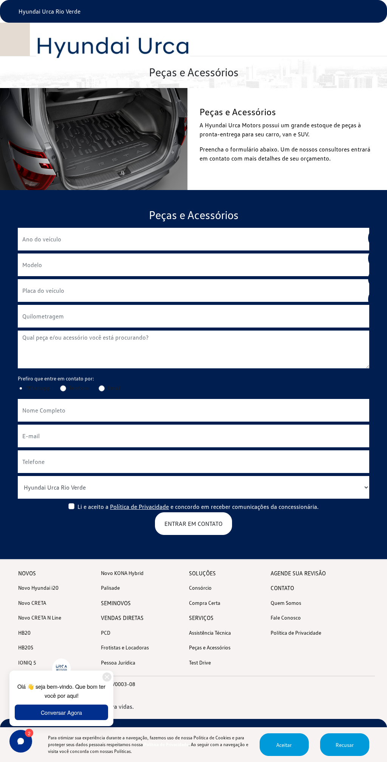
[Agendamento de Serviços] (377, 278)
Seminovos (116, 603)
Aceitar (284, 745)
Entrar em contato (193, 523)
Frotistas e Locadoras (125, 647)
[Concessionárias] (377, 299)
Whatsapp (38, 388)
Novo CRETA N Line (39, 617)
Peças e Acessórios (210, 647)
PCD (105, 632)
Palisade (110, 587)
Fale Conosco (286, 617)
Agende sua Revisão (298, 573)
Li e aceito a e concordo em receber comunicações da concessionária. (198, 506)
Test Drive (200, 662)
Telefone (79, 388)
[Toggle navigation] (15, 39)
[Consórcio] (377, 258)
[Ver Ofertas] (377, 238)
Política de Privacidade (139, 506)
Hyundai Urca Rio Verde (48, 11)
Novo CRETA (32, 603)
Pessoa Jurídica (118, 662)
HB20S (25, 647)
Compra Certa (204, 603)
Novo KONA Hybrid (122, 573)
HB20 (24, 632)
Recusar (345, 745)
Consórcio (200, 587)
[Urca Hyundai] (114, 47)
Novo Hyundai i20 (38, 587)
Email (114, 388)
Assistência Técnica (210, 632)
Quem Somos (286, 603)
